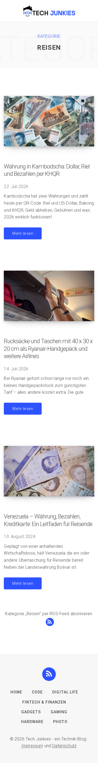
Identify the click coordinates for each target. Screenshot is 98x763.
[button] (49, 674)
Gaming (59, 712)
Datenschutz (64, 745)
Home (16, 692)
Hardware (32, 722)
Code (37, 692)
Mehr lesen (22, 233)
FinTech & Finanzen (44, 702)
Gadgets (31, 712)
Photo (60, 722)
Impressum (32, 745)
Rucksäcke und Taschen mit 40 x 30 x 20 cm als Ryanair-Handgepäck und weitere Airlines (48, 348)
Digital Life (65, 692)
